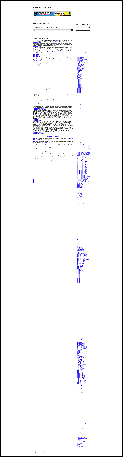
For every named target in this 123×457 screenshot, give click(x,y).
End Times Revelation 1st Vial (81, 162)
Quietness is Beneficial (80, 302)
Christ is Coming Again (80, 111)
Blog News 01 (79, 96)
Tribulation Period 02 (80, 373)
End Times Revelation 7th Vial (81, 174)
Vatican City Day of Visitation (38, 60)
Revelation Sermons (80, 336)
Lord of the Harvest (80, 240)
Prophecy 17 (78, 287)
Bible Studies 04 (79, 82)
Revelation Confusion (80, 332)
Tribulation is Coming (80, 371)
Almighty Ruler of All (80, 47)
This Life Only (79, 363)
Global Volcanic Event (80, 204)
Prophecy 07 (78, 277)
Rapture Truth (79, 303)
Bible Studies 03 (79, 81)
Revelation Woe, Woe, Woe (81, 339)
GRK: (33, 185)
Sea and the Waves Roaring (81, 343)
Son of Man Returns (80, 352)
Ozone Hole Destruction (80, 261)
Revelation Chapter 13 (80, 327)
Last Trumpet (79, 237)
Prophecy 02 (78, 272)
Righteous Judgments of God (81, 340)
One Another (79, 251)
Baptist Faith (79, 75)
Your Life (78, 445)
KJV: (33, 187)
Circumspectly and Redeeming (81, 114)
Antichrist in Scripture (80, 57)
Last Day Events (79, 235)
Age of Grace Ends (79, 44)
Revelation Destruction (80, 333)
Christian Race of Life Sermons (81, 112)
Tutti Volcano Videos (80, 388)
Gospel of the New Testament (81, 208)
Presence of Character (80, 268)
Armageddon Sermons (80, 68)
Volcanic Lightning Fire (80, 428)
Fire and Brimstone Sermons (81, 190)
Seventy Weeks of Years (80, 349)
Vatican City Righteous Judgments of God (39, 108)
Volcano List (78, 431)
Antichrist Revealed (80, 60)
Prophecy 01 (78, 271)
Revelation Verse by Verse (81, 338)
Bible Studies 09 (79, 87)
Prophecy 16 (78, 286)
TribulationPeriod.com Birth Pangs (82, 382)
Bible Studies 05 (79, 83)
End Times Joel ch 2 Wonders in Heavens (83, 145)
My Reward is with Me (80, 246)
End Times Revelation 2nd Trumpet (82, 163)
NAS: (33, 186)
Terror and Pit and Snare (80, 357)
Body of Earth (79, 104)
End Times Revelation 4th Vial (81, 168)
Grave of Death (79, 209)
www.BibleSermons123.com (42, 7)
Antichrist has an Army (80, 56)
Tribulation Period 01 (80, 372)
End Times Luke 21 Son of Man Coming (83, 146)
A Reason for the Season (80, 39)
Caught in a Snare (79, 110)
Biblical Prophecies (79, 94)
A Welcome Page (79, 41)
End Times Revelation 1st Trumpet (82, 161)
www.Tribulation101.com (80, 443)
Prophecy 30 (78, 300)
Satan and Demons (79, 342)
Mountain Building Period (81, 245)
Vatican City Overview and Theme (38, 102)
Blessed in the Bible (80, 95)
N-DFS (39, 184)
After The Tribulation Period (81, 43)
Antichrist (78, 53)
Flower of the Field (79, 192)
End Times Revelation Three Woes (82, 179)
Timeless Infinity (79, 367)
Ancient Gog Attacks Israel (81, 49)
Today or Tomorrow (80, 369)
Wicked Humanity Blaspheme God (82, 438)
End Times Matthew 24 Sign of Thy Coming (83, 153)
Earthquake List (79, 136)
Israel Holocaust (79, 229)
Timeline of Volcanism (80, 368)
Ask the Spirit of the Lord (80, 69)
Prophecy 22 (78, 292)
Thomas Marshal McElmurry (81, 364)
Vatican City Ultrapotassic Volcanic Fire (39, 109)
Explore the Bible (79, 185)
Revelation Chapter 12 (80, 326)
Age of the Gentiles (79, 45)
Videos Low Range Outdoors (81, 421)
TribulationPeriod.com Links (81, 383)
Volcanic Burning (50, 136)
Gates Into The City (79, 196)
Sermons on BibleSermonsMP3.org (82, 347)
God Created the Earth (80, 205)
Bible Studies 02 (79, 80)
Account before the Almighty (81, 42)
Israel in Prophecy (79, 230)
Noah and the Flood (80, 248)
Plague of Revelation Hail (80, 266)
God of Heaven (79, 206)
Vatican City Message (36, 101)
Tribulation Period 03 (80, 374)
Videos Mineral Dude (80, 422)
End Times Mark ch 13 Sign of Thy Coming (83, 152)
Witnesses (78, 440)
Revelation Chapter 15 (80, 329)
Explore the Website (80, 186)
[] (35, 138)
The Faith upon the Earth (80, 361)
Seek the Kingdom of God (80, 345)
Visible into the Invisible (80, 425)
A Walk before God (79, 40)
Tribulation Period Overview (81, 376)
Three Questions (79, 365)
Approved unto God (80, 65)
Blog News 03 (79, 98)
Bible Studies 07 (79, 85)
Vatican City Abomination (37, 42)
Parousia (61, 88)
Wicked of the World (80, 439)
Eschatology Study (79, 183)
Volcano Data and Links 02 (81, 430)
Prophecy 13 (78, 283)
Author (78, 72)
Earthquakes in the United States (82, 141)
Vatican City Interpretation (37, 90)
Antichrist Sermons (80, 61)
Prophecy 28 (78, 298)
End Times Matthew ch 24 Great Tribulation (83, 156)
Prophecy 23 (78, 293)
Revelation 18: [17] (35, 150)
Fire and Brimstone (80, 189)
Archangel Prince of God (80, 66)
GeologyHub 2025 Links (80, 202)
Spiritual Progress (79, 355)
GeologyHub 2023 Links (80, 200)
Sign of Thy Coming (80, 350)
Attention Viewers (79, 71)
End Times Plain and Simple (81, 160)
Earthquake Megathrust (80, 137)
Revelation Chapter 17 (80, 331)
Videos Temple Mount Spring (81, 423)
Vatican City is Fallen (36, 92)
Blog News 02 (79, 97)
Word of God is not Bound (81, 441)
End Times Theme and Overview (81, 180)
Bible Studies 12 (79, 90)
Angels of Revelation (80, 51)
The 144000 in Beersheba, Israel (81, 359)
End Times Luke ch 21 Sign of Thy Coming (83, 148)
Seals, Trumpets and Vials (81, 344)
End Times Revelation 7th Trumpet (82, 173)
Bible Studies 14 (79, 92)
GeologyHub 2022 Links (80, 199)
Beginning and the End (80, 76)
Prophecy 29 (79, 299)
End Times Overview (80, 159)
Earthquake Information (80, 135)
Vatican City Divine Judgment (38, 63)
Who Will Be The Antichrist (81, 437)
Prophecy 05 (78, 275)
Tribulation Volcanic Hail (80, 378)
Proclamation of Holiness (80, 270)
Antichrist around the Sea (81, 55)
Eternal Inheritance (80, 184)
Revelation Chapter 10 (80, 324)
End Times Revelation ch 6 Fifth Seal (82, 175)
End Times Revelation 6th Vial (81, 172)
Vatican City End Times (37, 64)
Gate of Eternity (79, 195)
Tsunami (78, 386)
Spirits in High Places (80, 354)
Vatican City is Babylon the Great (38, 91)
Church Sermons (79, 113)
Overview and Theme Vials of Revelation (83, 259)
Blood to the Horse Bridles (81, 102)
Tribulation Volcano (80, 379)
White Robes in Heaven (80, 436)
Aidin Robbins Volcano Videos (81, 46)
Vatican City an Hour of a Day (37, 46)
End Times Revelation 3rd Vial (81, 166)
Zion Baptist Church (80, 446)
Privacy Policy (79, 269)
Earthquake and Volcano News (81, 133)
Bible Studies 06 (79, 84)
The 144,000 (78, 358)
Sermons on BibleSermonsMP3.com (82, 346)
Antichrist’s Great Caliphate (81, 62)
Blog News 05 (79, 100)
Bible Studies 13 (79, 91)
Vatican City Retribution (37, 105)
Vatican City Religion (36, 104)
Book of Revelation (79, 107)
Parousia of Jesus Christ (80, 263)
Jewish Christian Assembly (81, 231)
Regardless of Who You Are (81, 304)
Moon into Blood (79, 244)
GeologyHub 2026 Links (80, 203)
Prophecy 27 (78, 297)
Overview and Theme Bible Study (82, 254)
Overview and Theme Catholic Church (82, 255)
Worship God (79, 442)
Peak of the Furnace (80, 265)
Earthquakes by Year (80, 138)
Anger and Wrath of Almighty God (82, 52)
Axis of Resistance (79, 74)
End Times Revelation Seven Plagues (82, 178)
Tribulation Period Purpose (81, 377)
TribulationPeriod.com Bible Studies (82, 380)
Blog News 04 (79, 99)
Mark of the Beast (79, 242)
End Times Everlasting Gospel (81, 144)
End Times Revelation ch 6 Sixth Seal (82, 177)
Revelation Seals (79, 335)
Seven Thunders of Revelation (81, 348)
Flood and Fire (79, 191)
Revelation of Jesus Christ (80, 334)
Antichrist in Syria (79, 58)
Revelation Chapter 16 (80, 330)
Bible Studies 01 (79, 79)
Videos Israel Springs (80, 420)
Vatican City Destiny (36, 61)
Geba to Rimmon (79, 197)
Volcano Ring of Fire (80, 432)
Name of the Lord (79, 247)
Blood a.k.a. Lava (79, 101)
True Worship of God (80, 384)
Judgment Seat (79, 233)
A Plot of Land (79, 38)
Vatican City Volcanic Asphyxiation (38, 120)
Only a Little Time (79, 252)
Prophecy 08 (78, 278)
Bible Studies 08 (79, 86)
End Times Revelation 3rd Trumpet (82, 165)
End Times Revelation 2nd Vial (81, 164)
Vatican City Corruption (37, 55)
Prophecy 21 (78, 291)
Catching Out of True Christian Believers (83, 109)
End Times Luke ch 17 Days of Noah (82, 147)
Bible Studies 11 (79, 89)
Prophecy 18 (78, 288)
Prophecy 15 (78, 285)
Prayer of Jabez (79, 267)
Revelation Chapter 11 (80, 325)
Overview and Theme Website (81, 260)
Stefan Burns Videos (80, 356)
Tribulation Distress (80, 370)
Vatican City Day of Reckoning (38, 56)
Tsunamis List (79, 387)
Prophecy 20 (78, 290)
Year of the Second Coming (81, 444)
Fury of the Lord (79, 194)
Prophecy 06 (79, 276)
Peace (77, 264)
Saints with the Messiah (80, 341)
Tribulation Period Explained (81, 375)
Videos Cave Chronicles (80, 419)
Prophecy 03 (78, 273)
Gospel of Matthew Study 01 (81, 207)
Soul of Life (78, 353)
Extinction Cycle (79, 187)
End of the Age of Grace (80, 142)
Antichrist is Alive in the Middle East (82, 59)
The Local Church (79, 362)
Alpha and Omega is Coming (81, 48)
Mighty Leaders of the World (81, 243)
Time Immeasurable (80, 366)
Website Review (79, 434)
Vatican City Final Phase (37, 65)
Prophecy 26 (79, 296)
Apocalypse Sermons (80, 63)
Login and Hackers (79, 239)
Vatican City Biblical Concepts (38, 54)
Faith (77, 188)
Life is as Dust (79, 238)
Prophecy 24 (78, 294)
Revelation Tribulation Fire (81, 337)
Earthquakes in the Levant (81, 140)
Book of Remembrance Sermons (82, 106)
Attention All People (80, 70)
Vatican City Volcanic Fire (37, 132)
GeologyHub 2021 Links (80, 198)
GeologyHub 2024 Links (80, 201)
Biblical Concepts (79, 93)
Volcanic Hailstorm (80, 427)
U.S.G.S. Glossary (79, 389)
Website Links (79, 433)
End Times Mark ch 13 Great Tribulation (83, 151)
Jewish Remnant (79, 232)
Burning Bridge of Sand (80, 108)
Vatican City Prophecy (36, 103)
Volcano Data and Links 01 (81, 429)
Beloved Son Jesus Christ (80, 77)
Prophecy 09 (79, 279)
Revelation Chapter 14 (80, 328)
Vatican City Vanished (36, 119)
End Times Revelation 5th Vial (81, 170)
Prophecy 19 (78, 289)
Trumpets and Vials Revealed (81, 385)
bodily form (43, 51)
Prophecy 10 (78, 280)
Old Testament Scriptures (80, 250)
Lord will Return (79, 241)
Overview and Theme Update (81, 258)
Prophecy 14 (78, 284)
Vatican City (57, 136)
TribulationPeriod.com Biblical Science (83, 381)
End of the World (79, 143)
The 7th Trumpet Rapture (80, 360)
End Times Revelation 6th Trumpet (82, 171)
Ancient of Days (79, 50)
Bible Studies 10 (79, 88)
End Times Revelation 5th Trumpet (82, 169)
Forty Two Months (79, 193)
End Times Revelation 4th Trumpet (82, 167)
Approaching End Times (80, 64)
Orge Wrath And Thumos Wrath (81, 253)
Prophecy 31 (78, 301)
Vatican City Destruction (37, 62)
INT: (33, 188)
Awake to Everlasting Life (80, 73)
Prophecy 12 (78, 282)
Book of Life (78, 105)
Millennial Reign (57, 41)
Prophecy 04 (78, 274)
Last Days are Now (79, 236)
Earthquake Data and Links (81, 134)
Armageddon (79, 67)
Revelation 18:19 (35, 184)
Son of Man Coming (80, 351)
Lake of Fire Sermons (80, 234)
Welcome (78, 435)
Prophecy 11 (78, 281)
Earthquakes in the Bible (80, 139)
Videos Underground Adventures (82, 424)
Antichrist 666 (79, 54)
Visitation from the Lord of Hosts (82, 426)
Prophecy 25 (78, 295)
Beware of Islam (79, 78)
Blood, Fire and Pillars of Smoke (81, 103)
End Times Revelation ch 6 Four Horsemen (83, 176)
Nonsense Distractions (80, 249)
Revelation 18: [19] (36, 155)
